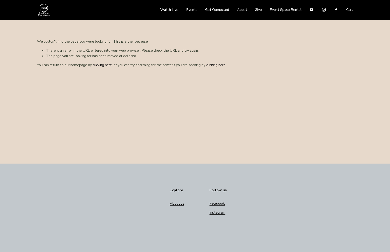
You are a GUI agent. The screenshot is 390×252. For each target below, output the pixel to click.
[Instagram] (324, 9)
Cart (349, 9)
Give (258, 9)
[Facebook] (336, 9)
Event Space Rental (286, 9)
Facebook (217, 203)
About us (177, 203)
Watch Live (169, 9)
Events (191, 9)
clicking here (102, 64)
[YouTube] (311, 9)
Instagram (217, 212)
